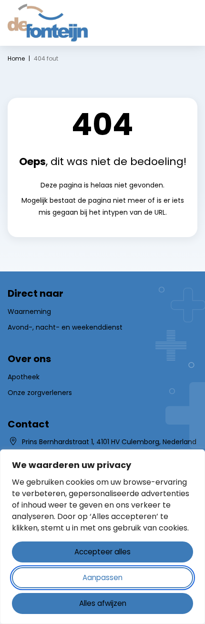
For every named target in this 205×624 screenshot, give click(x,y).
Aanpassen (102, 577)
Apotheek (24, 377)
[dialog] (102, 536)
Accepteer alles (102, 552)
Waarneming (29, 311)
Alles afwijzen (102, 603)
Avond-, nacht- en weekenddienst (65, 327)
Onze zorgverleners (40, 392)
